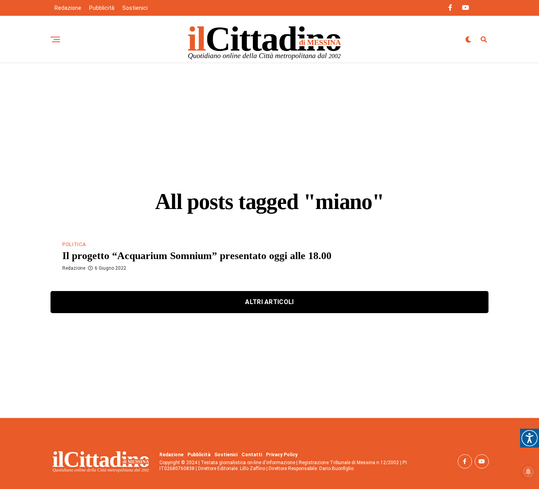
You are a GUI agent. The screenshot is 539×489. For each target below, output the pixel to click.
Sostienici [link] (135, 8)
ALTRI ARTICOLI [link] (269, 302)
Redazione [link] (67, 8)
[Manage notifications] (528, 471)
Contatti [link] (251, 454)
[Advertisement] (269, 122)
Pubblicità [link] (101, 8)
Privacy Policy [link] (282, 454)
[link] (529, 438)
